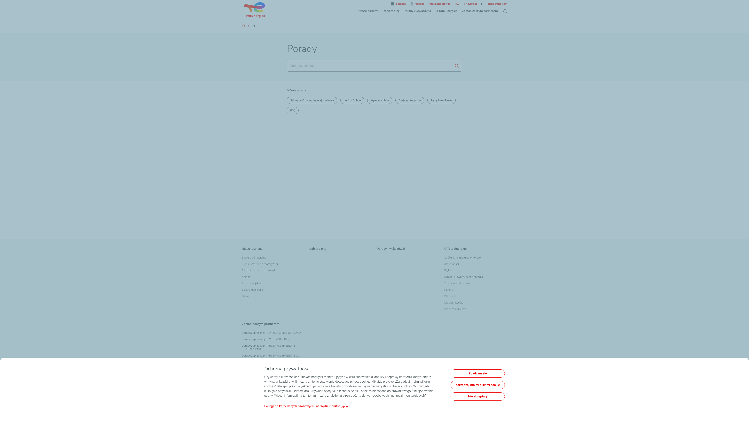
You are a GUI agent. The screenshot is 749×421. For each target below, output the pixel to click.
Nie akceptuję (477, 396)
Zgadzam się (478, 373)
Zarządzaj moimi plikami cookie (477, 385)
